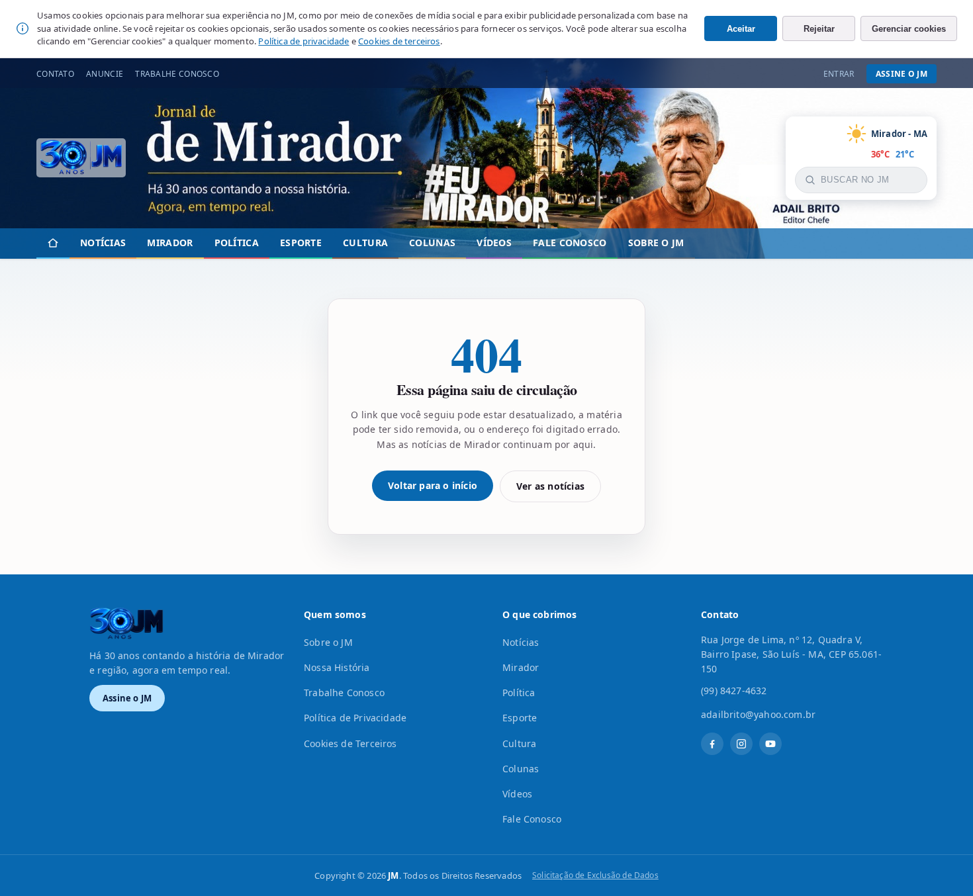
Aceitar (741, 29)
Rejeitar (819, 29)
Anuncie (104, 73)
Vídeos (494, 242)
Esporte (301, 242)
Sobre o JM (656, 242)
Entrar (839, 73)
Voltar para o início (432, 485)
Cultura (365, 242)
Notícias (103, 242)
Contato (55, 73)
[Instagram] (741, 744)
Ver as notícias (550, 486)
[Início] (53, 243)
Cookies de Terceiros (350, 743)
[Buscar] (810, 180)
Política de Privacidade (355, 717)
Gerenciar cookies (909, 29)
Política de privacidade (303, 41)
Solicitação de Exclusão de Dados (595, 875)
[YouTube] (770, 744)
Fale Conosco (570, 242)
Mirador (170, 242)
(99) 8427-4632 (734, 690)
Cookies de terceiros (399, 41)
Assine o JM (901, 73)
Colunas (432, 242)
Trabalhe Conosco (177, 73)
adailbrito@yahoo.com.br (758, 714)
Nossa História (337, 667)
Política (236, 242)
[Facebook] (712, 744)
